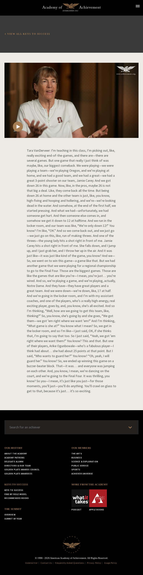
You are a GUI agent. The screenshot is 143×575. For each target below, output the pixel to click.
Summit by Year (13, 518)
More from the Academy (90, 484)
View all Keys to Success (28, 34)
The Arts (77, 453)
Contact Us (46, 563)
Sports (76, 469)
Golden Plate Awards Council (21, 469)
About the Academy (15, 453)
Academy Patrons (14, 457)
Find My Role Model (15, 494)
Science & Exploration (85, 461)
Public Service (80, 465)
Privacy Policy (94, 563)
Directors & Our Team (17, 465)
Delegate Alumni (14, 461)
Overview (10, 514)
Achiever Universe (82, 473)
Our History (13, 448)
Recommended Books (16, 498)
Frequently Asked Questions (69, 563)
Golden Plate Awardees (18, 473)
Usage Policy (110, 563)
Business (77, 457)
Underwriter (31, 563)
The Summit (12, 509)
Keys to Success (16, 484)
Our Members (81, 448)
